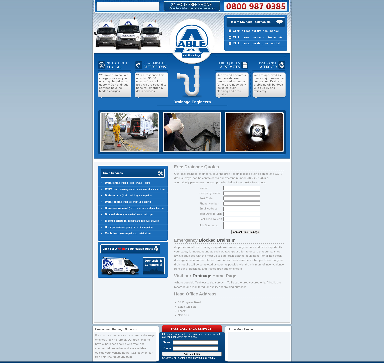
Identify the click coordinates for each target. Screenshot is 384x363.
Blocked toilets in (116, 220)
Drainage (202, 275)
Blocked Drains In (217, 240)
